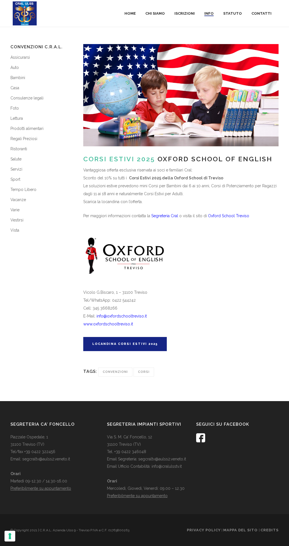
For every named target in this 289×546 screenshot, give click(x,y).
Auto (14, 67)
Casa (14, 88)
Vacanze (18, 199)
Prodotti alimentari (26, 128)
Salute (15, 159)
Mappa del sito (241, 530)
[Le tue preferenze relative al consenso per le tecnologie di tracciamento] (10, 536)
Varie (14, 210)
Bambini (17, 77)
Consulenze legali (26, 98)
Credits (269, 530)
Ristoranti (18, 149)
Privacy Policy (204, 530)
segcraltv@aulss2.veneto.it (46, 459)
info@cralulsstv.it (167, 466)
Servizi (16, 169)
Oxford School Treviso (228, 216)
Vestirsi (16, 220)
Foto (14, 108)
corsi (144, 372)
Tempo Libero (23, 189)
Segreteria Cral (164, 216)
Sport (15, 179)
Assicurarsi (20, 57)
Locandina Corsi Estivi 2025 (125, 344)
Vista (14, 230)
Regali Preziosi (23, 138)
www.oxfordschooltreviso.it (108, 324)
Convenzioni (115, 372)
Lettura (16, 118)
